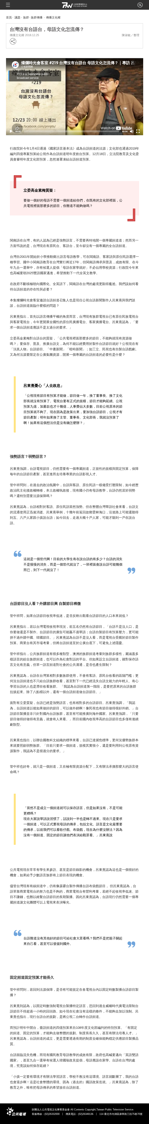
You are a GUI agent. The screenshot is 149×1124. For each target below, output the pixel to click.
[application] (74, 96)
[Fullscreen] (138, 131)
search (140, 6)
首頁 (9, 17)
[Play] (11, 131)
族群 (26, 17)
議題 (17, 17)
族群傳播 (37, 17)
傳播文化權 (53, 17)
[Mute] (132, 131)
